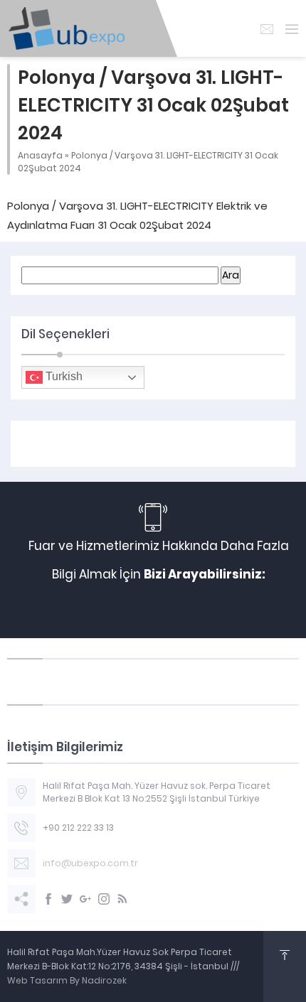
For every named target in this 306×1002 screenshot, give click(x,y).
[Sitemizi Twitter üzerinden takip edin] (67, 899)
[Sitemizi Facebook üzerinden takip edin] (48, 899)
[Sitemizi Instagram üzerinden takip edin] (104, 899)
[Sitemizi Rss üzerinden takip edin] (122, 899)
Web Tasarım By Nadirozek (67, 980)
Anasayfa (40, 155)
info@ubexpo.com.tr (90, 863)
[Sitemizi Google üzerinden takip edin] (85, 899)
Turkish (63, 376)
